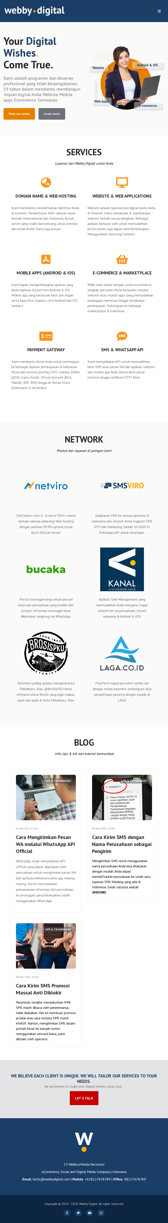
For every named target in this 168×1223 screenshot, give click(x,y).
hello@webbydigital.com (51, 1179)
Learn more (52, 114)
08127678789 (135, 1179)
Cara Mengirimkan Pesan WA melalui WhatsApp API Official (45, 844)
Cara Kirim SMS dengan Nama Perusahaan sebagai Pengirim (122, 844)
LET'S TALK (84, 1098)
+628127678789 (97, 1179)
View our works (19, 114)
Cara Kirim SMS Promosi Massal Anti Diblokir (43, 989)
